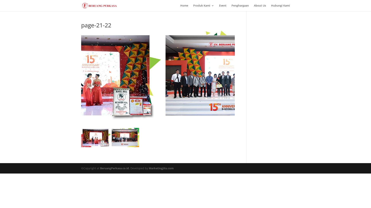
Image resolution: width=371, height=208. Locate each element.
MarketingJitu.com (161, 168)
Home (184, 5)
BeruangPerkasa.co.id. (115, 168)
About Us (260, 5)
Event (222, 5)
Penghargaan (240, 5)
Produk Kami (201, 5)
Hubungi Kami (280, 5)
